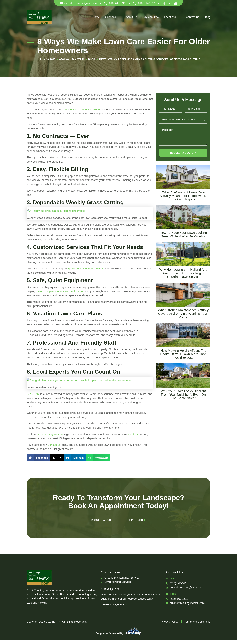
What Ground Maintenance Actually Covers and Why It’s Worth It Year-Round (183, 313)
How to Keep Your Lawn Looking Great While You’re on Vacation (183, 234)
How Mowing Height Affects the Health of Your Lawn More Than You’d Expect (183, 354)
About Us (131, 17)
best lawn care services (116, 59)
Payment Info (151, 17)
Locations (170, 17)
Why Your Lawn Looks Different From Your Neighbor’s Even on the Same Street (183, 394)
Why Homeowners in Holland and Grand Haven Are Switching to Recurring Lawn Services (183, 273)
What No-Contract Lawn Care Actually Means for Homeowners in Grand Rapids (183, 195)
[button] (38, 457)
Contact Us (192, 17)
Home (96, 17)
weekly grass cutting (185, 59)
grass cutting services (151, 59)
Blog (207, 17)
